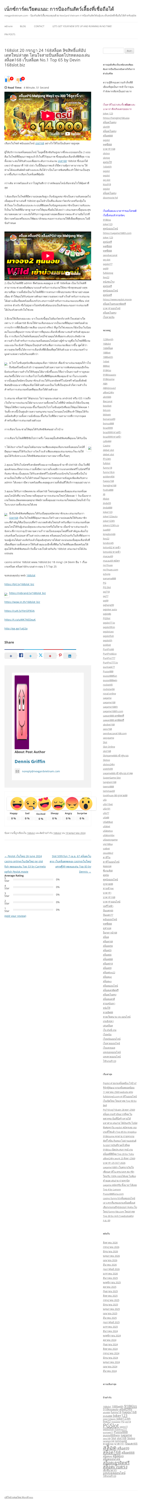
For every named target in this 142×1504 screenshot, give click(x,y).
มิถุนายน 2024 (110, 1357)
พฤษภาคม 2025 (111, 1309)
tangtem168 (109, 782)
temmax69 (109, 791)
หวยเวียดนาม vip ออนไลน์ (117, 1016)
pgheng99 (108, 605)
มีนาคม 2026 (110, 1264)
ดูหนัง (106, 875)
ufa (104, 799)
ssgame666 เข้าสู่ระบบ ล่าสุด (118, 773)
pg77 (105, 596)
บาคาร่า (107, 892)
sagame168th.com (113, 711)
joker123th (109, 520)
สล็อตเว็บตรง (109, 122)
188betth (108, 357)
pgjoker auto (110, 609)
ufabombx (108, 835)
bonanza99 (109, 419)
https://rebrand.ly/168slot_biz (27, 593)
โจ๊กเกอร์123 (109, 1061)
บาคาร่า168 (109, 149)
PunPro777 (109, 658)
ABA (105, 383)
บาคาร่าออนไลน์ (111, 308)
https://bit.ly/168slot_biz (19, 584)
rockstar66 (109, 689)
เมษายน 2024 (110, 1366)
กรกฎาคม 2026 (111, 1247)
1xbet (106, 361)
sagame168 (109, 702)
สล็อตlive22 (109, 972)
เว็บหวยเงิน (108, 317)
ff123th (107, 458)
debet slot (108, 450)
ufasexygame (110, 839)
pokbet (107, 644)
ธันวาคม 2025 (110, 1278)
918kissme (108, 379)
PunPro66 (108, 649)
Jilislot (106, 498)
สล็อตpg (107, 977)
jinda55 (107, 503)
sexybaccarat (110, 255)
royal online (109, 693)
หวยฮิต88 (108, 1012)
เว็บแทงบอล (109, 1047)
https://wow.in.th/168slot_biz (22, 602)
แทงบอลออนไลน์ (112, 1052)
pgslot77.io (109, 622)
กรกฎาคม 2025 (111, 1300)
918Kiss (107, 370)
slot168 (39, 143)
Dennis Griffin (30, 761)
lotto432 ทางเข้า (112, 547)
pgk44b (107, 613)
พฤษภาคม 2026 (111, 1256)
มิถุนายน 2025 (110, 1304)
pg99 (105, 268)
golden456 (108, 476)
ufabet (106, 826)
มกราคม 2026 (110, 1273)
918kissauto (109, 374)
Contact (39, 26)
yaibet (106, 848)
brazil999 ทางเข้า (112, 432)
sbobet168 (109, 724)
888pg (106, 366)
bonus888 (108, 423)
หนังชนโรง (108, 281)
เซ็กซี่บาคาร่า (110, 1470)
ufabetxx (108, 830)
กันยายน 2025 (110, 1291)
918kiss (107, 219)
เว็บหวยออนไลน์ (111, 1043)
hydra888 (108, 489)
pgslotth (107, 640)
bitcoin (107, 410)
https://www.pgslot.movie (117, 299)
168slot (30, 575)
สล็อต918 (108, 963)
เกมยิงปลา (108, 1021)
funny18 (107, 467)
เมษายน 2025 (110, 1313)
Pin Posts (9, 34)
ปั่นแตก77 (108, 915)
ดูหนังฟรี (107, 242)
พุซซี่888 (107, 144)
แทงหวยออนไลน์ (112, 1056)
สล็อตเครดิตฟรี (111, 990)
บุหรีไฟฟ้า (108, 906)
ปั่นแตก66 (108, 910)
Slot (105, 742)
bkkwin (107, 414)
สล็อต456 (108, 946)
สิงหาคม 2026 (110, 1242)
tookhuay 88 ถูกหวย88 (115, 795)
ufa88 (106, 817)
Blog (23, 26)
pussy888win (110, 680)
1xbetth (107, 166)
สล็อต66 (107, 954)
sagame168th (110, 706)
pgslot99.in (109, 627)
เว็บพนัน (107, 1034)
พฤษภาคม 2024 (111, 1362)
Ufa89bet (108, 822)
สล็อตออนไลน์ (110, 985)
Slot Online (109, 746)
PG (104, 582)
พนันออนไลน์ (110, 919)
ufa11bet (108, 804)
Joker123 (107, 512)
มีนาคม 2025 (110, 1318)
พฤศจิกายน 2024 (112, 1335)
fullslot (106, 463)
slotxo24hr (109, 764)
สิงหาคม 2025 (110, 1295)
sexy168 (107, 729)
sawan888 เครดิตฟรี (113, 715)
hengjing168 (109, 485)
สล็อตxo (107, 981)
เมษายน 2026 (110, 1260)
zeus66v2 (108, 853)
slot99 (106, 126)
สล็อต (106, 937)
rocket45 (108, 684)
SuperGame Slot (112, 777)
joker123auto (110, 516)
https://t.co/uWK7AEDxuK (20, 619)
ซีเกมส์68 (108, 870)
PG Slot (107, 587)
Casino (106, 445)
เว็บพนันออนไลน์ (112, 1039)
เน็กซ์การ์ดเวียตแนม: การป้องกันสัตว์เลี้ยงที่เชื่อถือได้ (59, 9)
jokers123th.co (111, 525)
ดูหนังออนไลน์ (110, 228)
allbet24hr (108, 392)
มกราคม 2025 (110, 1326)
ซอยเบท (107, 866)
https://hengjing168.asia (116, 118)
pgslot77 (107, 264)
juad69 (106, 529)
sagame (107, 698)
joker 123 (108, 113)
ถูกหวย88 (108, 884)
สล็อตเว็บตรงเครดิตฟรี (114, 304)
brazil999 (108, 428)
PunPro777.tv (110, 662)
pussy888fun (110, 675)
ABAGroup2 (109, 388)
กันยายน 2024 (110, 1344)
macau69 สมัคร (111, 560)
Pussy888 (108, 671)
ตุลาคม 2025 (109, 1287)
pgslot (106, 140)
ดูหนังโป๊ (107, 162)
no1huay (108, 565)
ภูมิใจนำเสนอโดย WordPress (18, 1497)
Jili (104, 494)
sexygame (108, 737)
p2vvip (106, 574)
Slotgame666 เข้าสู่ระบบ (116, 755)
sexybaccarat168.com (115, 733)
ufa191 (106, 808)
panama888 (109, 578)
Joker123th (123, 1418)
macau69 (108, 556)
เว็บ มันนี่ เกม (109, 1030)
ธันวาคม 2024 (110, 1331)
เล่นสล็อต (108, 1025)
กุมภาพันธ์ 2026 (111, 1269)
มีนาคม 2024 (110, 1371)
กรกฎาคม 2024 (111, 1353)
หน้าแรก (8, 26)
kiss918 (107, 184)
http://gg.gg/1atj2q (16, 628)
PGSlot (106, 618)
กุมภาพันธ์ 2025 (111, 1322)
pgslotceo (108, 631)
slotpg (106, 157)
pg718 (106, 591)
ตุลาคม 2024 (109, 1340)
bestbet (107, 405)
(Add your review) (15, 916)
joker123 (107, 224)
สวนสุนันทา (109, 1003)
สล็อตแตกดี (109, 999)
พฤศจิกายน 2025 (112, 1282)
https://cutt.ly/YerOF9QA (19, 611)
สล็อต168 (108, 941)
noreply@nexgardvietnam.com (41, 771)
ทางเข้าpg (108, 888)
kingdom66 (109, 534)
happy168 (108, 481)
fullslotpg (108, 273)
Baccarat (107, 401)
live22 (106, 277)
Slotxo (106, 760)
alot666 (107, 397)
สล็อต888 (108, 135)
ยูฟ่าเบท (107, 928)
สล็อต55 (107, 950)
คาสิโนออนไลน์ (111, 861)
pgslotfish (108, 636)
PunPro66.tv (110, 653)
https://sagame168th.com (117, 233)
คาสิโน (106, 857)
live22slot (116, 1421)
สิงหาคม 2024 (110, 1349)
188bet (107, 352)
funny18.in (109, 472)
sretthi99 (108, 768)
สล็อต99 (107, 968)
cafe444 (107, 441)
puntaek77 (109, 667)
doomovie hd (110, 197)
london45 (108, 543)
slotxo (106, 153)
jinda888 (107, 507)
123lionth (108, 339)
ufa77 (106, 813)
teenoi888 (108, 786)
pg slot (106, 180)
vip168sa (108, 844)
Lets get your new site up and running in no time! (82, 26)
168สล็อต (108, 348)
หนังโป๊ (106, 1008)
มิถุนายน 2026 (110, 1251)
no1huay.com (110, 569)
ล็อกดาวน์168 (110, 932)
